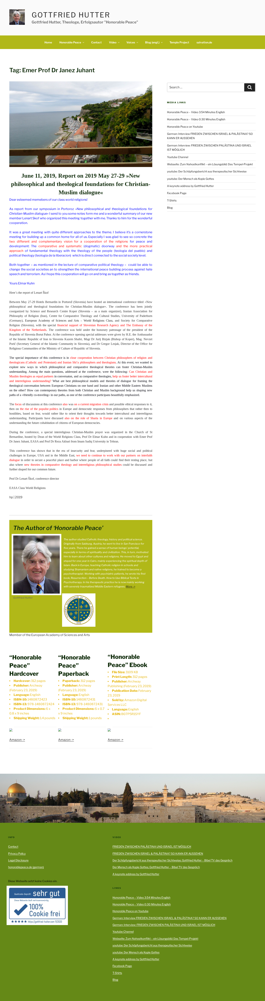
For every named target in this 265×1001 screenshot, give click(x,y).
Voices (130, 42)
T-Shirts (172, 200)
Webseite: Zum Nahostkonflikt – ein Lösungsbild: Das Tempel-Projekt (210, 164)
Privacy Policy (17, 853)
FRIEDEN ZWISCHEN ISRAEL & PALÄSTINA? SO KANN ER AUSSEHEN (158, 853)
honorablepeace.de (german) (26, 867)
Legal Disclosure (18, 860)
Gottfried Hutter (71, 15)
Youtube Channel (177, 157)
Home (48, 42)
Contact (96, 42)
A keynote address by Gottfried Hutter (190, 186)
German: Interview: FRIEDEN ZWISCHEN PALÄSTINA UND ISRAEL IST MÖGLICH (164, 924)
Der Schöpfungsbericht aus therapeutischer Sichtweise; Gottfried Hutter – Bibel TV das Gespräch (172, 860)
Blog (170, 207)
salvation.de (204, 42)
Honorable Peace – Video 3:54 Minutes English (196, 112)
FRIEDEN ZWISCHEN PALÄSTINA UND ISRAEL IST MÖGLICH (152, 846)
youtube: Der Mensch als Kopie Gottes (190, 178)
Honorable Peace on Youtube (185, 126)
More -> (130, 586)
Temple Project (179, 42)
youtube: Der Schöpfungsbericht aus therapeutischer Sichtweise (207, 171)
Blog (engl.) (152, 42)
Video (112, 42)
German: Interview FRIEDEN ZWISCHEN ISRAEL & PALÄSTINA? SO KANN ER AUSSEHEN (170, 918)
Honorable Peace (70, 42)
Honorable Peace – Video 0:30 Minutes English (196, 119)
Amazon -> (17, 740)
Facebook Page (176, 193)
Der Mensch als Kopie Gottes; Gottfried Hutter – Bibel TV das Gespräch (156, 867)
